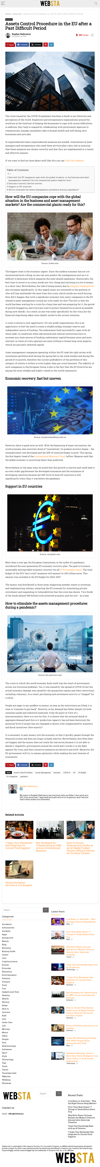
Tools (4, 1066)
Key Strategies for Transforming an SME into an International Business (48, 846)
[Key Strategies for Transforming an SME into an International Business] (50, 822)
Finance (6, 981)
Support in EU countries (20, 186)
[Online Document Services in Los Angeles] (19, 862)
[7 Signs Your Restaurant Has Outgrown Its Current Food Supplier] (19, 822)
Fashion (6, 978)
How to (5, 1008)
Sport (4, 1052)
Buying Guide (8, 951)
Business (17, 14)
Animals (6, 931)
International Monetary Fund (49, 456)
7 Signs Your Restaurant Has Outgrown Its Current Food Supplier (18, 845)
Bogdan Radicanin (21, 34)
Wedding (6, 1079)
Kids (4, 1015)
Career (5, 954)
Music (5, 1032)
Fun (4, 988)
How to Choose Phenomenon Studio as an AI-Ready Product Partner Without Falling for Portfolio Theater (80, 848)
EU (74, 772)
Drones (5, 964)
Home (8, 14)
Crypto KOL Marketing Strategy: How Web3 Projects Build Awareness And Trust (81, 1040)
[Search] (96, 3)
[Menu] (3, 3)
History (5, 1002)
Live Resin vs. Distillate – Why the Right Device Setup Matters (81, 920)
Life (4, 1025)
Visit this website (74, 160)
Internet (6, 1012)
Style (4, 1056)
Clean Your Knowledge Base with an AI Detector (80, 1127)
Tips (4, 1063)
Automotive (7, 937)
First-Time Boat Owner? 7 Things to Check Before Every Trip (80, 934)
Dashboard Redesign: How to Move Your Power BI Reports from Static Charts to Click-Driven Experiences (82, 1057)
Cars (4, 958)
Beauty (5, 941)
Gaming (6, 995)
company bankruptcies (82, 286)
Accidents (7, 924)
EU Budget (82, 772)
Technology (8, 1059)
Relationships (9, 1046)
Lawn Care (7, 1022)
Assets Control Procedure (23, 772)
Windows (6, 1083)
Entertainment (9, 975)
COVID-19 (66, 772)
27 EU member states (71, 569)
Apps (4, 934)
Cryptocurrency (9, 961)
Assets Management (43, 772)
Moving (6, 1029)
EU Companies (12, 776)
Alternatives (8, 927)
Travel (5, 1069)
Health (5, 998)
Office (4, 1035)
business (57, 772)
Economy (6, 968)
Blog (4, 944)
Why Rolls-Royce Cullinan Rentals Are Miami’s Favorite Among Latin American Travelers (80, 951)
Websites (6, 1076)
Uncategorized (9, 1073)
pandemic (24, 776)
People (5, 1039)
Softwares (7, 1049)
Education (7, 971)
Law (4, 1019)
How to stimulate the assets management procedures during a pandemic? (44, 189)
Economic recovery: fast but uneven (25, 183)
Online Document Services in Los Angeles (18, 884)
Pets (4, 1042)
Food (4, 985)
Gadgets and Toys (10, 992)
